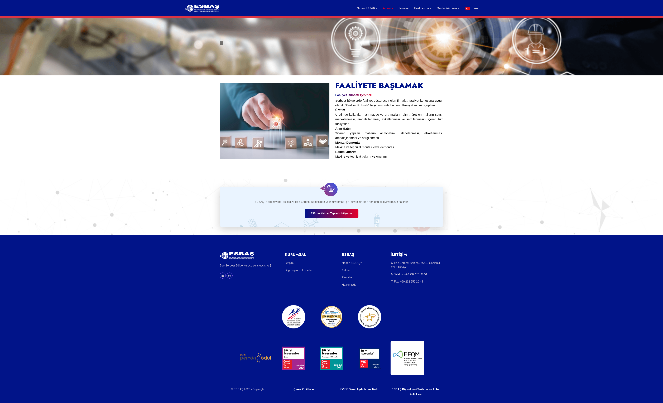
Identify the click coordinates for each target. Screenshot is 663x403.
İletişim (289, 262)
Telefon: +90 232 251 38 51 (410, 274)
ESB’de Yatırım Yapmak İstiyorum (331, 213)
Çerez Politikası (304, 389)
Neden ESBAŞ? (352, 262)
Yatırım (346, 270)
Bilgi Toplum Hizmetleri (299, 270)
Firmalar (404, 8)
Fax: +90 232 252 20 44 (408, 281)
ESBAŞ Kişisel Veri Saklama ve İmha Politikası (415, 392)
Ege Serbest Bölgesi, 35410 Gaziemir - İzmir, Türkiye (416, 265)
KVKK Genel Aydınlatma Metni (359, 389)
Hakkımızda (349, 284)
